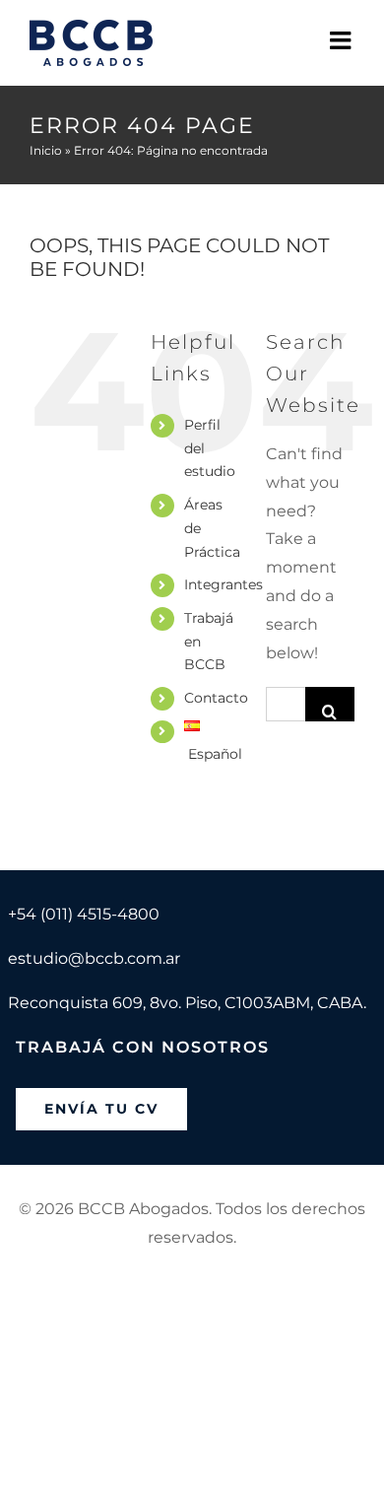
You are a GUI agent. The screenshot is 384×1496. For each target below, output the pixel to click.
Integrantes (223, 584)
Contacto (216, 698)
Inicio (46, 150)
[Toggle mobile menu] (342, 40)
